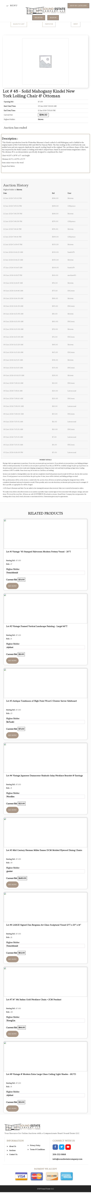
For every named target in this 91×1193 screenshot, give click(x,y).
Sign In (53, 18)
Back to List (18, 24)
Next (75, 24)
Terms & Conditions (37, 1149)
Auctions (12, 1150)
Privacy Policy (35, 1145)
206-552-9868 (59, 1154)
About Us (12, 1146)
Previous (49, 24)
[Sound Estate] (45, 10)
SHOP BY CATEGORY (78, 6)
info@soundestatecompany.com (67, 1159)
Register (39, 18)
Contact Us (13, 1154)
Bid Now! (12, 586)
